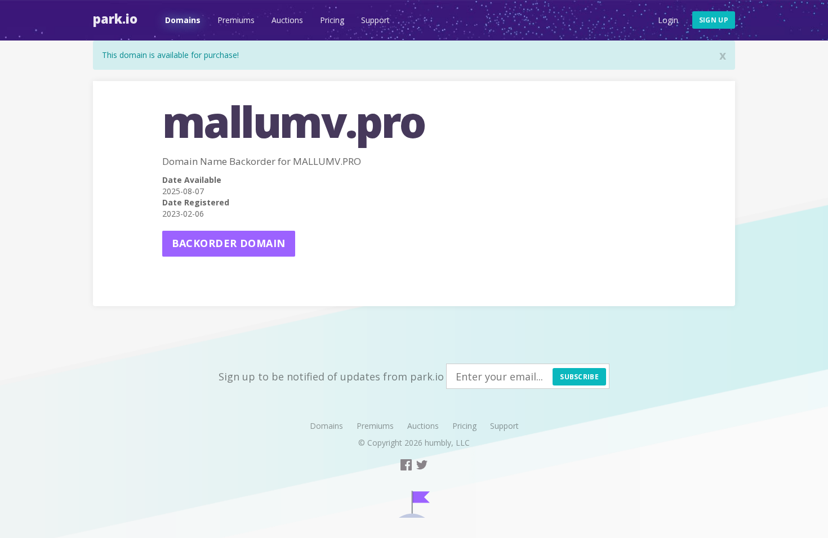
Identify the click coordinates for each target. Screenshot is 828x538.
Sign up (713, 20)
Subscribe (579, 377)
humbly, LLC (447, 442)
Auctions (287, 20)
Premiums (236, 20)
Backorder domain (229, 243)
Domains (183, 20)
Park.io (115, 18)
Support (375, 20)
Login (668, 20)
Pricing (332, 20)
